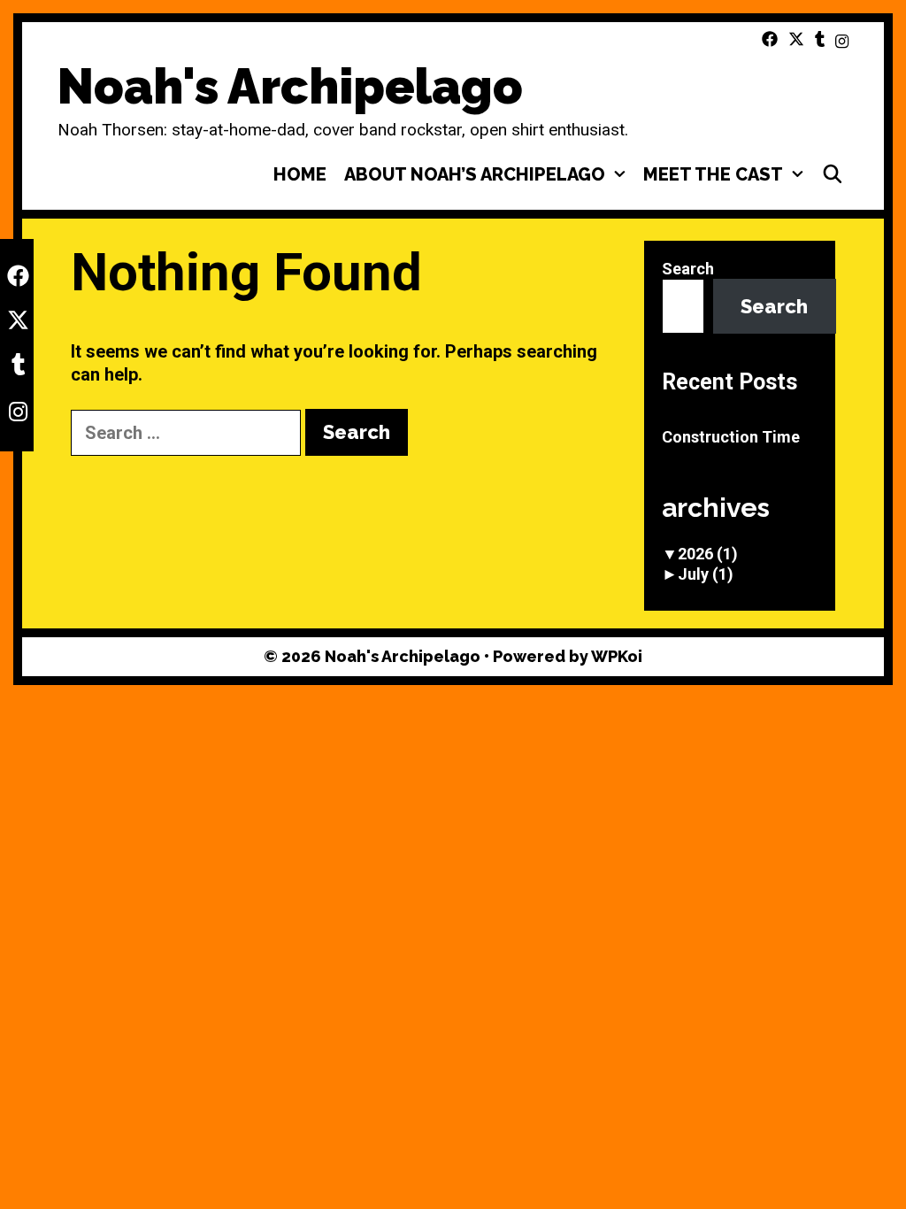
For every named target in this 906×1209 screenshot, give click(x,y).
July (705, 574)
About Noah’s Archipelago (474, 174)
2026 (708, 553)
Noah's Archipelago (290, 86)
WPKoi (616, 656)
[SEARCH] (832, 174)
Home (299, 174)
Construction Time (731, 436)
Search (688, 268)
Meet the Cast (713, 174)
